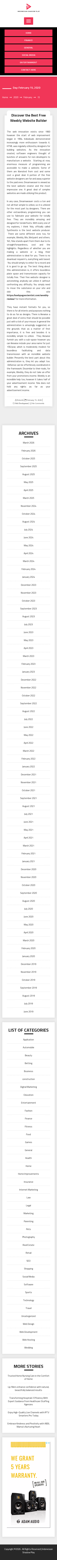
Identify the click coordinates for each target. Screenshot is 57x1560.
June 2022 (28, 727)
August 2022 (28, 711)
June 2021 (28, 822)
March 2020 (28, 940)
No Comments (38, 403)
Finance (28, 40)
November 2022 (28, 687)
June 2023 (28, 632)
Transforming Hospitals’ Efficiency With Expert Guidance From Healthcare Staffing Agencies (28, 1401)
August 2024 (28, 521)
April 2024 (28, 553)
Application (28, 1039)
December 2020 (28, 869)
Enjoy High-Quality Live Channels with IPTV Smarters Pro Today (28, 1414)
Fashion (28, 1110)
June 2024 (28, 537)
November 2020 (28, 877)
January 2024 (28, 577)
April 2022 (28, 743)
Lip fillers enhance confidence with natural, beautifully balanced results (28, 1388)
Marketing (28, 1213)
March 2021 (28, 845)
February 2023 (28, 664)
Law (29, 1197)
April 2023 (28, 648)
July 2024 (28, 529)
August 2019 (28, 995)
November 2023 (28, 592)
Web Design (28, 1324)
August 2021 (28, 806)
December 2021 (28, 774)
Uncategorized (28, 1316)
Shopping (28, 1268)
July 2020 (28, 909)
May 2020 (28, 924)
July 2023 (28, 624)
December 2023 (28, 585)
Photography (28, 1237)
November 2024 (28, 506)
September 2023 (28, 608)
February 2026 (28, 450)
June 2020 (28, 916)
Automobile (28, 1047)
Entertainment (28, 62)
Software (28, 1284)
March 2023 (28, 656)
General (28, 47)
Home (28, 32)
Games (28, 1142)
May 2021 (28, 830)
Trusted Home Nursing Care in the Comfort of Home (28, 1377)
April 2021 (28, 837)
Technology (28, 1300)
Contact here (28, 69)
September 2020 (28, 893)
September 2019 (28, 987)
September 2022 (28, 703)
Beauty (28, 1055)
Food (28, 1134)
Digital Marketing (28, 1087)
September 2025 (28, 466)
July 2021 (28, 814)
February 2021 (28, 853)
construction (28, 1079)
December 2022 (28, 679)
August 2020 (28, 901)
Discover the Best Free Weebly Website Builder (28, 118)
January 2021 (28, 861)
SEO (28, 1261)
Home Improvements (28, 1174)
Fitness (28, 1126)
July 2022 (28, 719)
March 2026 (28, 442)
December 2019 (28, 964)
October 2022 (28, 695)
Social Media (28, 55)
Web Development (21, 403)
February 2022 (28, 758)
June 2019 (28, 1011)
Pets (28, 1229)
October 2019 (28, 980)
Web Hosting (28, 1339)
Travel (29, 1308)
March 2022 (28, 751)
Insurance (28, 1182)
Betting (28, 1063)
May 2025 (28, 482)
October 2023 (28, 600)
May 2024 (28, 545)
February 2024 (28, 569)
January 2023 (28, 671)
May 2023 (28, 640)
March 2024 (28, 561)
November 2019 (28, 972)
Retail (28, 1253)
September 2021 (28, 798)
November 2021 (28, 782)
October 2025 (28, 458)
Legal (28, 1205)
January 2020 (28, 956)
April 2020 (28, 932)
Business (28, 1071)
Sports (28, 1292)
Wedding (28, 1347)
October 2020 (28, 885)
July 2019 (28, 1003)
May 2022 (28, 735)
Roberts (20, 400)
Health (28, 1158)
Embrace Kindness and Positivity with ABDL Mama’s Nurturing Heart (28, 1425)
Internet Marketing (28, 1189)
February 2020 (28, 948)
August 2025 (28, 474)
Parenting (28, 1221)
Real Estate (28, 1245)
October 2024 (28, 514)
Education (28, 1095)
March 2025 (28, 498)
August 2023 (28, 616)
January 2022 (28, 766)
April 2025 (28, 490)
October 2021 (28, 790)
